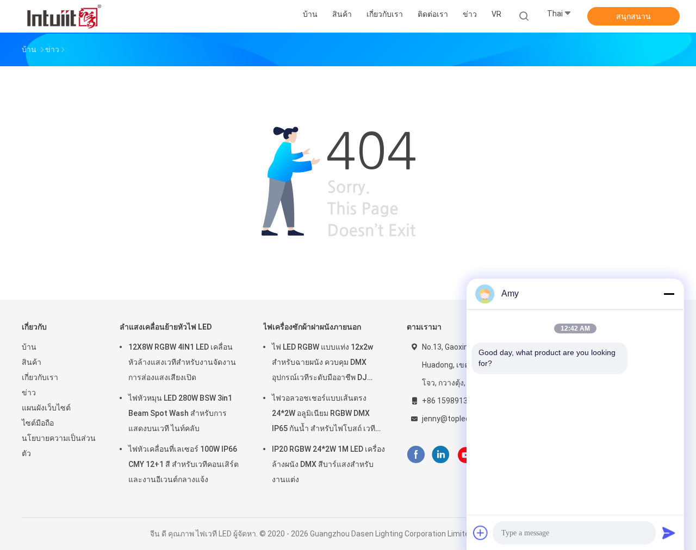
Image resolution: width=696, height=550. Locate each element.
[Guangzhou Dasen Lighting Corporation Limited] (64, 16)
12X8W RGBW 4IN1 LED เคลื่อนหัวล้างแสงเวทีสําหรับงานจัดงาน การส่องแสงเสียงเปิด (182, 362)
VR (496, 14)
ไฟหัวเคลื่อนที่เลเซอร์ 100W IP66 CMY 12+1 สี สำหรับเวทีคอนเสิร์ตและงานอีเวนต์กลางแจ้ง (183, 464)
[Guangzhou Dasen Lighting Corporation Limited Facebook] (416, 454)
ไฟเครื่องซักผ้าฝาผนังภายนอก (312, 327)
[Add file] (480, 533)
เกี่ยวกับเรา (40, 377)
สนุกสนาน (633, 16)
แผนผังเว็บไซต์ (46, 407)
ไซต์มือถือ (38, 423)
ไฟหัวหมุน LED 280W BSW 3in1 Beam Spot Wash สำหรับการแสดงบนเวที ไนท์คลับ (180, 413)
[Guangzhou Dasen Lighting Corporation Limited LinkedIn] (441, 454)
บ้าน (29, 347)
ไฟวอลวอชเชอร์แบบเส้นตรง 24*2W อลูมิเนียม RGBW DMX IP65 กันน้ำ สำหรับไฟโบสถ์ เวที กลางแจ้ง (323, 415)
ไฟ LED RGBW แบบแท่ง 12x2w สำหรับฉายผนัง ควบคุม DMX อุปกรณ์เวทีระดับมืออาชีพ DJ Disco (322, 364)
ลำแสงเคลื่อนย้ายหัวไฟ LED (166, 327)
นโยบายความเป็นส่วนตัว (59, 446)
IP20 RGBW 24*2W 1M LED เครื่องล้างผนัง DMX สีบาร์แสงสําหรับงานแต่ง (328, 464)
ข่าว (29, 392)
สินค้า (31, 362)
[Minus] (668, 293)
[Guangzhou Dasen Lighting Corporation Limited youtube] (466, 455)
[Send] (669, 533)
